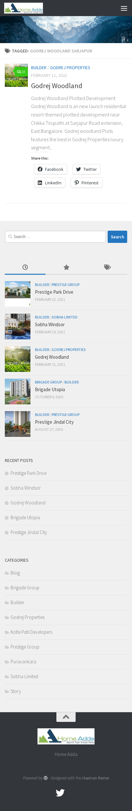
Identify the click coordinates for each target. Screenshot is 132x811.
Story (16, 691)
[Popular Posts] (65, 268)
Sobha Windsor (50, 324)
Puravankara (23, 662)
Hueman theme (95, 778)
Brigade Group (48, 382)
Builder (38, 67)
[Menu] (124, 8)
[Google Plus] (71, 792)
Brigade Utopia (50, 389)
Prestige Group (65, 284)
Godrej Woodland (56, 85)
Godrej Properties (70, 67)
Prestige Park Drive (54, 292)
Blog (15, 573)
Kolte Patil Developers (31, 632)
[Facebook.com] (48, 792)
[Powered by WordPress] (46, 778)
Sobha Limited (65, 317)
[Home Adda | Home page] (30, 8)
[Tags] (107, 268)
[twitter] (60, 792)
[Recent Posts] (25, 268)
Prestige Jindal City (54, 422)
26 (24, 71)
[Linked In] (83, 792)
